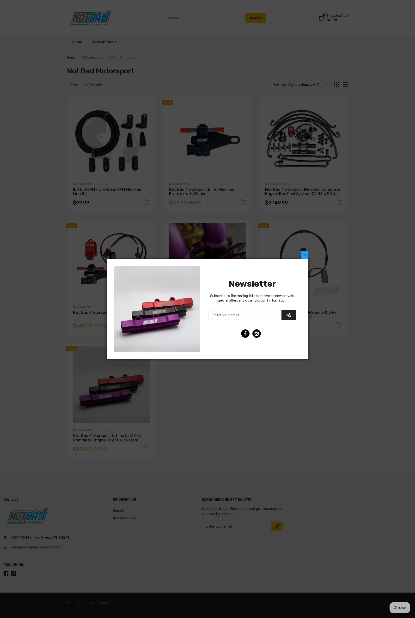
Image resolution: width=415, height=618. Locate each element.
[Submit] (288, 315)
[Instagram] (256, 333)
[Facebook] (245, 333)
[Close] (304, 255)
